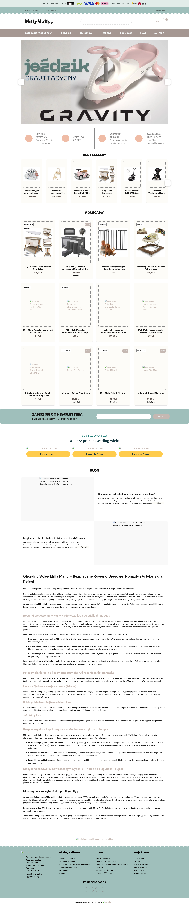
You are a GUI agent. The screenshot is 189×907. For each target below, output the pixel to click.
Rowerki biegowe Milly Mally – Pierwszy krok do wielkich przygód (66, 615)
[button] (76, 853)
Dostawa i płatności (67, 858)
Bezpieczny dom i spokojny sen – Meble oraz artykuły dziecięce (65, 729)
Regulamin (63, 870)
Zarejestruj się (140, 873)
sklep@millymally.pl (32, 10)
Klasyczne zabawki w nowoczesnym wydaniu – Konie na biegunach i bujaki (73, 769)
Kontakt (159, 33)
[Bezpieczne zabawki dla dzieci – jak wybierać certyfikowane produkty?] (131, 543)
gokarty (38, 715)
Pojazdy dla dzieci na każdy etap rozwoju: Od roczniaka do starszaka (68, 672)
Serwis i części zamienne (107, 870)
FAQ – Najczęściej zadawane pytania (74, 864)
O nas (143, 33)
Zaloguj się (139, 870)
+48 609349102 (50, 10)
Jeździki (27, 715)
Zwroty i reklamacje (67, 861)
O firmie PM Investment (106, 861)
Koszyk (137, 861)
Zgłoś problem (140, 867)
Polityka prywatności (68, 867)
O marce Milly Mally (104, 858)
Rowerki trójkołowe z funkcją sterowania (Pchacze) (49, 686)
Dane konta (139, 858)
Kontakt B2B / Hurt (104, 873)
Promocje (126, 33)
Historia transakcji (142, 864)
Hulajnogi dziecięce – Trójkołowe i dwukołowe (47, 702)
